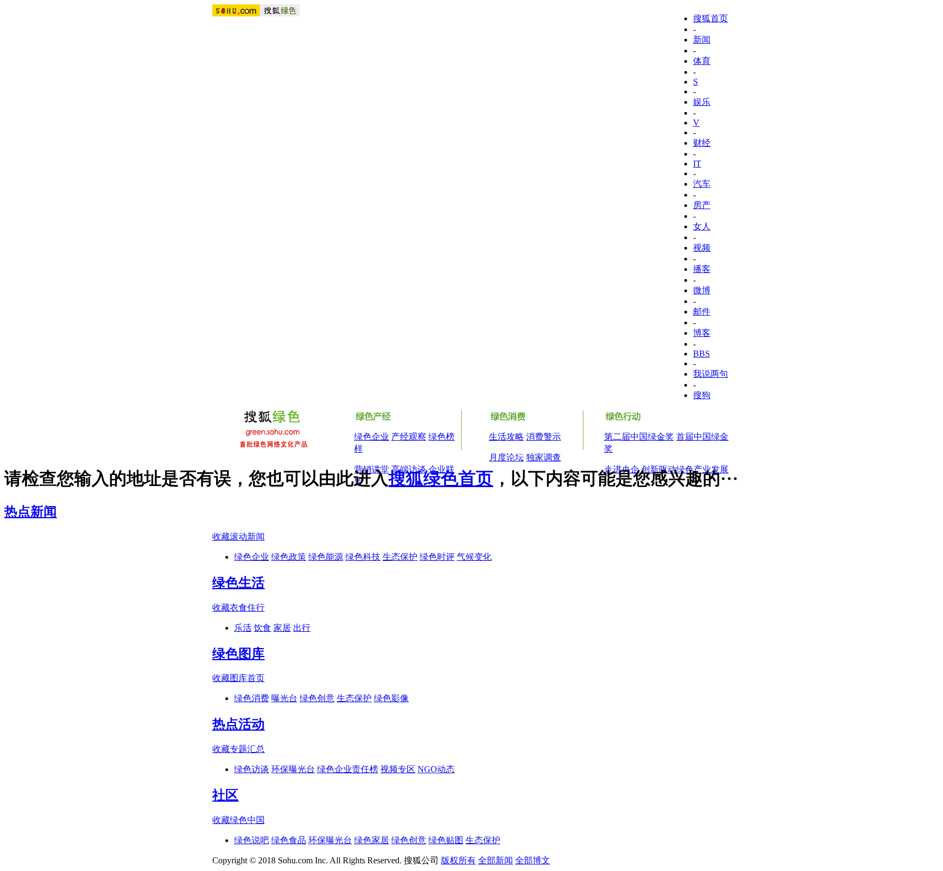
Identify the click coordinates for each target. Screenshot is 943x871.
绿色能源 (325, 556)
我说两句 (710, 373)
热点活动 (238, 724)
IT (697, 163)
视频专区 (397, 769)
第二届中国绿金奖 (639, 436)
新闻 (702, 39)
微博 (702, 290)
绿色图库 (238, 654)
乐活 (243, 627)
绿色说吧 (251, 840)
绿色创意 (317, 698)
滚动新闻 (247, 536)
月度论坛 (506, 457)
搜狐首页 (710, 18)
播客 (702, 269)
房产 (702, 205)
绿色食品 (288, 840)
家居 (282, 627)
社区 (225, 795)
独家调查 (543, 457)
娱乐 (702, 101)
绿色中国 (247, 820)
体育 (702, 61)
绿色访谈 (251, 769)
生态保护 (400, 556)
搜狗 (702, 395)
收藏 (221, 536)
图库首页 (247, 678)
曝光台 (284, 698)
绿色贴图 (445, 840)
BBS (701, 353)
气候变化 (474, 556)
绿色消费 (251, 698)
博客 (702, 332)
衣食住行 (247, 607)
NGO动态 (436, 769)
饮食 (262, 627)
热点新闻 (30, 512)
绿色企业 (371, 436)
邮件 (702, 311)
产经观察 (408, 436)
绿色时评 (437, 556)
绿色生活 (238, 583)
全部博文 (532, 860)
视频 (702, 247)
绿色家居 (371, 840)
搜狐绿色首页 (441, 478)
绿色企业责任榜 (347, 769)
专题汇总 (247, 749)
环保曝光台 (293, 769)
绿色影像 (391, 698)
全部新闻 (495, 860)
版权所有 (458, 860)
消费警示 (543, 436)
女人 (702, 226)
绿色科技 (362, 556)
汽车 (702, 183)
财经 (702, 142)
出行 (302, 627)
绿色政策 (288, 556)
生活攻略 (506, 436)
